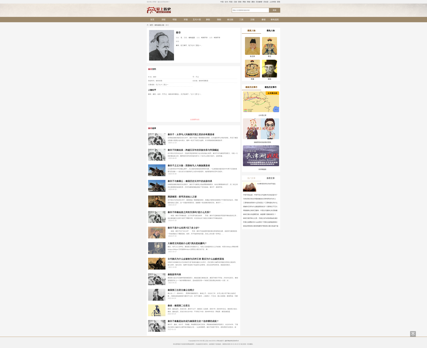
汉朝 (252, 19)
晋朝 (239, 2)
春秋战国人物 (159, 25)
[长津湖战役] (261, 150)
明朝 (175, 19)
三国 (241, 19)
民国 (230, 2)
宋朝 (186, 19)
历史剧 (266, 2)
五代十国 (197, 19)
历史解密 (259, 2)
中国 (222, 2)
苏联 (278, 2)
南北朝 (230, 19)
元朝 (235, 2)
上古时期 (273, 2)
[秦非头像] (161, 45)
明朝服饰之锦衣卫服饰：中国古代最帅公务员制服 (260, 210)
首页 (152, 19)
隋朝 (219, 19)
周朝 (244, 2)
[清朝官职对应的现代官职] (261, 126)
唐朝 (208, 19)
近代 (226, 2)
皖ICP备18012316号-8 (232, 341)
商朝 (248, 2)
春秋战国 (275, 19)
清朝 (163, 19)
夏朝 (253, 2)
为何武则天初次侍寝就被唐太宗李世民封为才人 (259, 199)
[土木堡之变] (261, 101)
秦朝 (264, 19)
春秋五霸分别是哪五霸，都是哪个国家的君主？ (259, 214)
